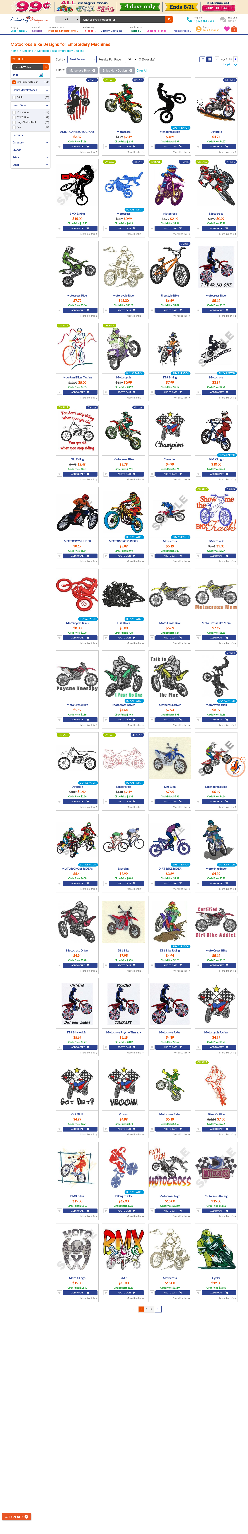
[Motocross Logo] (170, 1167)
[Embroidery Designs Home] (29, 19)
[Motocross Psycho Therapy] (123, 1004)
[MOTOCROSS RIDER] (77, 512)
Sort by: (61, 59)
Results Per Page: (109, 59)
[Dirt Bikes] (123, 594)
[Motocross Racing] (216, 1167)
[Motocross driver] (170, 676)
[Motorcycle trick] (216, 676)
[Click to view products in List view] (202, 59)
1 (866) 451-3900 (204, 21)
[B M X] (123, 1249)
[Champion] (170, 431)
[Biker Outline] (216, 1086)
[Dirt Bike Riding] (170, 922)
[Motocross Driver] (123, 676)
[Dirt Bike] (216, 103)
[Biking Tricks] (123, 1167)
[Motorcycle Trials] (77, 594)
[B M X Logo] (216, 431)
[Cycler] (216, 1249)
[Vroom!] (123, 1086)
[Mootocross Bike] (216, 758)
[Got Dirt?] (77, 1086)
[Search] (169, 19)
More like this (87, 152)
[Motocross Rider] (77, 267)
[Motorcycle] (123, 349)
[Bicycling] (123, 840)
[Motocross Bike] (170, 103)
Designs (27, 51)
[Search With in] (46, 67)
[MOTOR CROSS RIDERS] (77, 840)
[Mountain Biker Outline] (77, 349)
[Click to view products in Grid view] (209, 59)
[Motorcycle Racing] (216, 1004)
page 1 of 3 (226, 59)
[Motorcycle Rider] (123, 267)
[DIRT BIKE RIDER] (170, 840)
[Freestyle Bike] (170, 267)
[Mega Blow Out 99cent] (124, 7)
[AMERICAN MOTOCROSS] (77, 103)
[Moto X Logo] (77, 1249)
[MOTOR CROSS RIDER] (123, 512)
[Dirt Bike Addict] (77, 1004)
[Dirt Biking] (170, 349)
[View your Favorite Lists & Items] (227, 29)
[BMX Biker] (77, 1167)
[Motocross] (123, 103)
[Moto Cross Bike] (170, 594)
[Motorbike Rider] (216, 840)
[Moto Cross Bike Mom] (216, 594)
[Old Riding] (77, 431)
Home (14, 51)
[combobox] (122, 19)
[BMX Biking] (77, 185)
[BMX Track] (216, 512)
